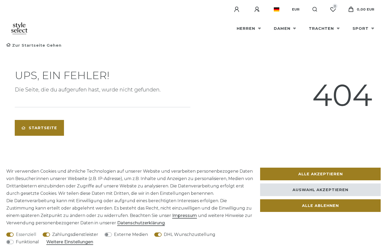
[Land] (276, 9)
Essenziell (26, 234)
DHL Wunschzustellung (189, 234)
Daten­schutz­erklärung (141, 222)
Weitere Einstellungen (69, 241)
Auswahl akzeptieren (320, 189)
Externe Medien (131, 234)
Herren (246, 28)
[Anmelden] (237, 9)
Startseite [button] (43, 127)
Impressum (184, 215)
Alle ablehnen (320, 205)
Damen (283, 28)
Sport (361, 28)
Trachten (322, 28)
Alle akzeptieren (320, 174)
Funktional (27, 241)
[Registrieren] (257, 9)
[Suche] (315, 9)
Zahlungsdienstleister (75, 234)
